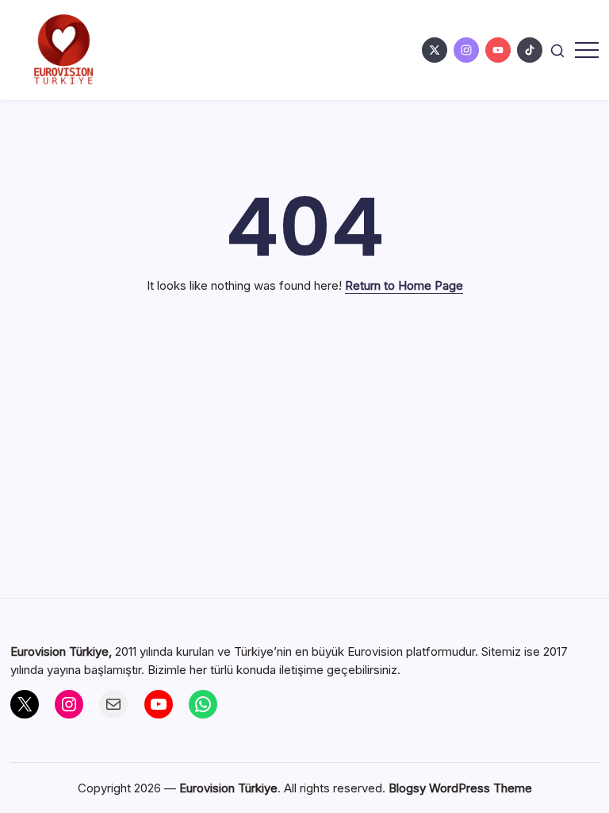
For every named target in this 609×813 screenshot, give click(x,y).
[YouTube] (158, 704)
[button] (557, 49)
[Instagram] (69, 704)
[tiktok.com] (529, 50)
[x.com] (434, 50)
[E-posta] (113, 704)
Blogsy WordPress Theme (460, 788)
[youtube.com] (498, 50)
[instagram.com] (466, 50)
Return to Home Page (404, 285)
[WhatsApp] (203, 704)
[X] (24, 704)
